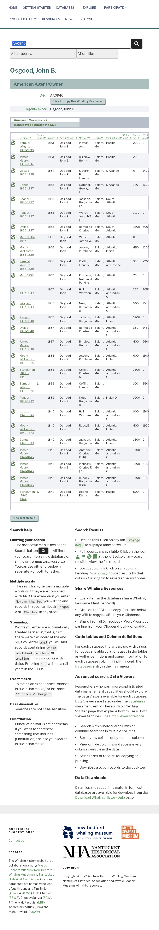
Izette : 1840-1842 (27, 413)
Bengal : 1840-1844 (27, 441)
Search (86, 19)
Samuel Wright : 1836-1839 (27, 265)
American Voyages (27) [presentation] (31, 120)
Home (13, 7)
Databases (65, 7)
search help (24, 517)
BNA (39, 907)
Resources (51, 19)
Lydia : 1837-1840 (27, 329)
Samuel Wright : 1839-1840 (27, 387)
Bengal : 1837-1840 (27, 319)
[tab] (45, 120)
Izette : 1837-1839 (27, 291)
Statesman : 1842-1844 (27, 495)
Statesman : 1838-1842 (27, 373)
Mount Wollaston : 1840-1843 (27, 429)
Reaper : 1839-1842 (27, 399)
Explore (89, 7)
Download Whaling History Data (100, 797)
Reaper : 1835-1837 (27, 200)
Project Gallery (23, 19)
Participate (114, 7)
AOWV (14, 893)
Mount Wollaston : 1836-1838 (27, 251)
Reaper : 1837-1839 (27, 305)
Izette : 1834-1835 (27, 172)
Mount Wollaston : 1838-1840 (27, 359)
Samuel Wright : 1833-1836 (27, 146)
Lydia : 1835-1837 (27, 228)
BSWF (14, 897)
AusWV (33, 911)
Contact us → (18, 840)
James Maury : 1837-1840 (27, 345)
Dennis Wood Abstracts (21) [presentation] (35, 124)
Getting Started (37, 7)
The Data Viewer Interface (123, 716)
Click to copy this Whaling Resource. (77, 101)
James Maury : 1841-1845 (27, 453)
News (69, 19)
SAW (47, 897)
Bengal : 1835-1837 (27, 186)
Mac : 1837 (27, 275)
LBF (41, 902)
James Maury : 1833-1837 (27, 160)
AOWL (26, 893)
